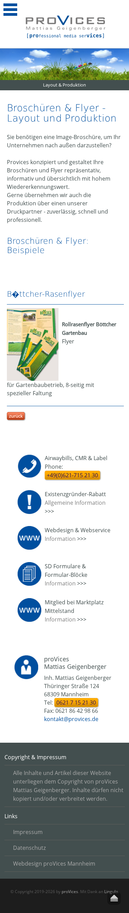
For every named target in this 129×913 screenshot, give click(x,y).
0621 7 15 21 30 (76, 702)
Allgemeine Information (75, 502)
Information (60, 539)
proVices (70, 891)
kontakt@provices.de (71, 719)
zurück (16, 416)
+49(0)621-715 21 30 (72, 475)
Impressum (28, 832)
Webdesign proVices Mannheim (54, 863)
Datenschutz (29, 848)
